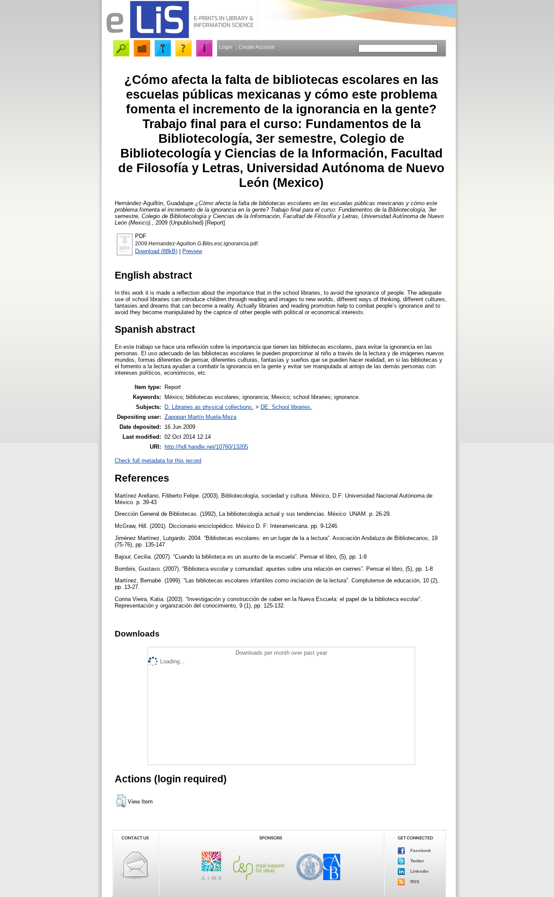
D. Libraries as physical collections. (209, 407)
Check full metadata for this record (158, 460)
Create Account (256, 47)
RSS (414, 881)
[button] (121, 800)
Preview (192, 251)
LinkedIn (418, 871)
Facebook (420, 850)
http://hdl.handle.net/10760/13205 (206, 447)
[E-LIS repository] (180, 36)
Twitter (416, 860)
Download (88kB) (156, 251)
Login (225, 47)
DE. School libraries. (286, 407)
